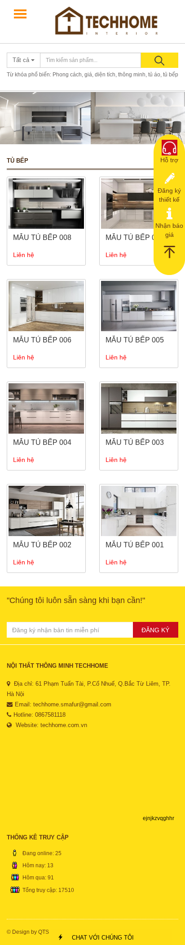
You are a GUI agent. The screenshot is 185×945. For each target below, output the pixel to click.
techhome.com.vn (63, 725)
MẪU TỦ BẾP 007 (135, 237)
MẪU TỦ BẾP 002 (42, 545)
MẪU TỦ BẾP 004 (42, 442)
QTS (43, 932)
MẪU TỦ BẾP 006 (42, 340)
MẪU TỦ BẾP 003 (135, 442)
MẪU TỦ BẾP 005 (135, 340)
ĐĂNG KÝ (155, 630)
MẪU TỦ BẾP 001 (135, 545)
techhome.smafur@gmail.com (72, 704)
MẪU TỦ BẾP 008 (42, 237)
